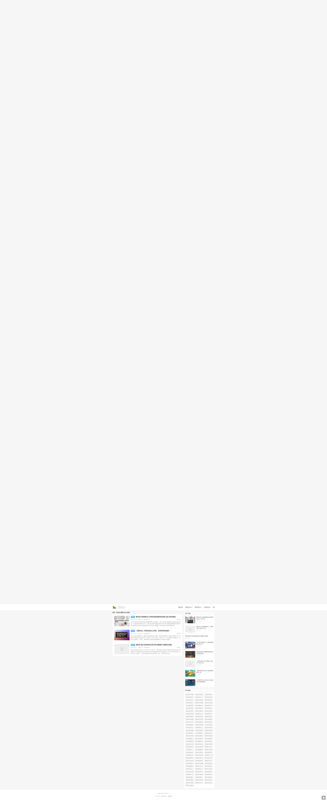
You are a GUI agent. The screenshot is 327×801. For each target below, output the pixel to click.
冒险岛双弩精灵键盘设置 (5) (208, 753)
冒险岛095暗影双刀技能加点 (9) (199, 695)
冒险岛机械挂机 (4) (199, 761)
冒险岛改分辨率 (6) (199, 717)
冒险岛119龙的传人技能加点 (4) (190, 761)
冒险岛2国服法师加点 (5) (190, 742)
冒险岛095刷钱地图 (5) (209, 745)
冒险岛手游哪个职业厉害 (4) (208, 772)
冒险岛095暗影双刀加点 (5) (199, 725)
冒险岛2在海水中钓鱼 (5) (199, 747)
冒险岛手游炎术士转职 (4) (189, 764)
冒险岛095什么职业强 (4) (209, 755)
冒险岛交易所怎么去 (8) (189, 698)
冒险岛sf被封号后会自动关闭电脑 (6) (208, 714)
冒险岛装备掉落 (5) (208, 739)
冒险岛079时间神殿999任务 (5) (209, 750)
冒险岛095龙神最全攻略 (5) (190, 731)
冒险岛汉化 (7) (198, 697)
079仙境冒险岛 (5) (198, 733)
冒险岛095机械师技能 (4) (199, 780)
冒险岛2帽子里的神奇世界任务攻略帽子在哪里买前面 (154, 645)
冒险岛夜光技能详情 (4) (208, 758)
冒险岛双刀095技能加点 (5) (199, 745)
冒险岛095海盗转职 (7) (199, 703)
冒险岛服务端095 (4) (190, 758)
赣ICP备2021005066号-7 (163, 793)
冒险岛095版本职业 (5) (209, 731)
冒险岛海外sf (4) (189, 774)
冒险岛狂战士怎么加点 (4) (208, 780)
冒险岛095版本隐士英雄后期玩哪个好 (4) (190, 772)
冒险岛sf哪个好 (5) (189, 728)
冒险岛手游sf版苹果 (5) (189, 753)
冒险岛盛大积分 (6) (189, 711)
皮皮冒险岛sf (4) (189, 755)
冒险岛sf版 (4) (189, 769)
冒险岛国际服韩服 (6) (208, 720)
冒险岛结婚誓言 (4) (189, 767)
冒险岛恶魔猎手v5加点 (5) (199, 750)
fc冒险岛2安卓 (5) (189, 750)
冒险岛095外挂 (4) (208, 761)
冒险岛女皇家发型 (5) (199, 736)
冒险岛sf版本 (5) (208, 733)
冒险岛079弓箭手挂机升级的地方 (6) (199, 720)
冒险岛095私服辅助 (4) (199, 764)
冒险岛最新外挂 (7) (199, 706)
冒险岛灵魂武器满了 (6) (199, 722)
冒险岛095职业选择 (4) (199, 775)
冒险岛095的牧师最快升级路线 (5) (190, 736)
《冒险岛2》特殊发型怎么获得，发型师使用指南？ (153, 631)
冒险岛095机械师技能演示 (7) (209, 703)
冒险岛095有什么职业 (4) (199, 767)
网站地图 (170, 796)
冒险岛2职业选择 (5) (209, 736)
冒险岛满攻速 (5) (190, 738)
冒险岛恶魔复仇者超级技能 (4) (208, 778)
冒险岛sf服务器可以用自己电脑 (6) (199, 709)
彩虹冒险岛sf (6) (199, 713)
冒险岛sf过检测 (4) (208, 769)
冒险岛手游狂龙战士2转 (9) (208, 695)
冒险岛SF (207, 607)
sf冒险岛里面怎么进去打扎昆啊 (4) (199, 778)
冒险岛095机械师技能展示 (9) (190, 695)
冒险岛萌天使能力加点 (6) (189, 709)
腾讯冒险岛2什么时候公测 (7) (209, 706)
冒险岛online (114, 607)
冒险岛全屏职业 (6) (189, 717)
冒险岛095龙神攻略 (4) (199, 755)
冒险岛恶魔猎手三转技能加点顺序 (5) (189, 725)
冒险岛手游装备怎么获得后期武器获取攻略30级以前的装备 (156, 617)
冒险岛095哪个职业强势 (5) (190, 745)
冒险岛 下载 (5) (208, 747)
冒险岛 (180, 607)
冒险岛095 (198, 607)
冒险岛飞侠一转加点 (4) (199, 783)
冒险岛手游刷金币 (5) (199, 753)
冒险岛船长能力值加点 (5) (208, 742)
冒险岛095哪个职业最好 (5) (209, 728)
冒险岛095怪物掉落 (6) (190, 720)
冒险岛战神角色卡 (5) (189, 733)
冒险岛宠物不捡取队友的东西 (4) (208, 775)
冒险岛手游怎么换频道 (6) (208, 709)
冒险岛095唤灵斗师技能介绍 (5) (199, 739)
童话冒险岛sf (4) (199, 769)
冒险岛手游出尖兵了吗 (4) (208, 767)
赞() (179, 619)
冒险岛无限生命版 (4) (208, 764)
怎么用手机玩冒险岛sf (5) (208, 725)
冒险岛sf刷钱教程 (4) (189, 786)
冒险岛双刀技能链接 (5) (208, 722)
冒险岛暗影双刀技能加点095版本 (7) (209, 700)
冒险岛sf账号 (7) (189, 700)
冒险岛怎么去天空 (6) (189, 722)
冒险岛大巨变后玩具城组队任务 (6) (208, 711)
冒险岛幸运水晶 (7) (208, 698)
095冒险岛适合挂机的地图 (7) (190, 706)
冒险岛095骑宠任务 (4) (190, 783)
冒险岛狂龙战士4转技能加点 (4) (199, 758)
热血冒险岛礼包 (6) (208, 717)
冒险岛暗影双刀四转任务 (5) (199, 742)
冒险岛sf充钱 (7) (189, 702)
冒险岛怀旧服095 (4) (190, 780)
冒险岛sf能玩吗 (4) (198, 772)
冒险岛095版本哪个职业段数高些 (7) (199, 700)
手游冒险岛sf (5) (199, 727)
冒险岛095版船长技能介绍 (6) (199, 711)
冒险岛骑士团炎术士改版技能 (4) (208, 783)
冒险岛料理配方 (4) (189, 778)
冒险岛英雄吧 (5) (190, 747)
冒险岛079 (188, 607)
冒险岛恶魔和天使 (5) (199, 731)
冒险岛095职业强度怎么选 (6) (190, 714)
